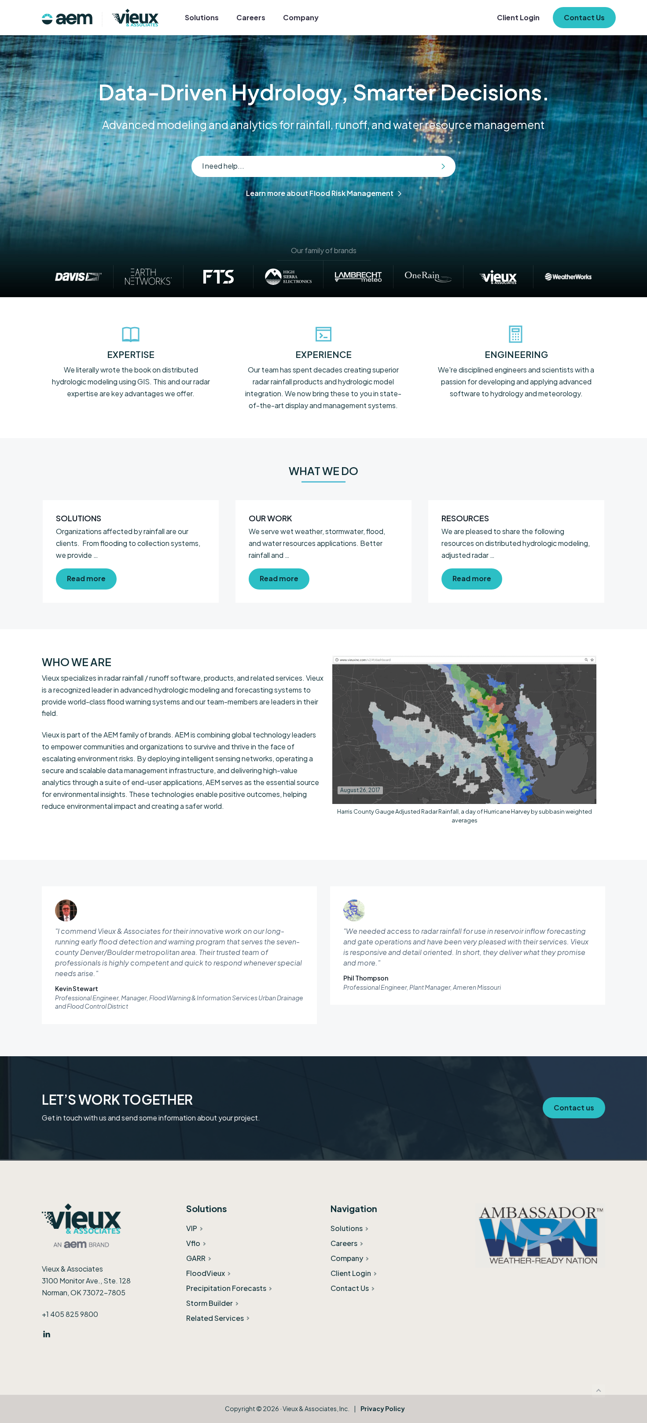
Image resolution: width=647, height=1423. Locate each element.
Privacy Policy (382, 1408)
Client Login (351, 1273)
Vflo (193, 1243)
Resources (465, 518)
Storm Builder (209, 1303)
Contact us (574, 1107)
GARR (196, 1258)
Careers (344, 1243)
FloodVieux (205, 1273)
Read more (86, 575)
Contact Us (350, 1288)
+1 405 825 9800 (70, 1314)
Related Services (215, 1318)
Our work (270, 518)
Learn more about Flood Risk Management (319, 193)
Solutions (78, 518)
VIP (191, 1228)
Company (347, 1258)
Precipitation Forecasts (226, 1288)
